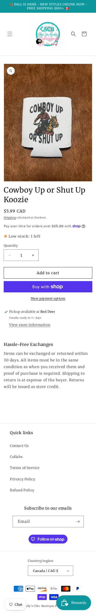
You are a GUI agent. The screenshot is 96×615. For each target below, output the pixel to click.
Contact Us (19, 445)
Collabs (16, 457)
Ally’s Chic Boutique (39, 606)
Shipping (10, 217)
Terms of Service (25, 468)
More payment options (48, 298)
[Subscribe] (78, 521)
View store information (29, 325)
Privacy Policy (22, 479)
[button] (9, 34)
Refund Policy (22, 490)
